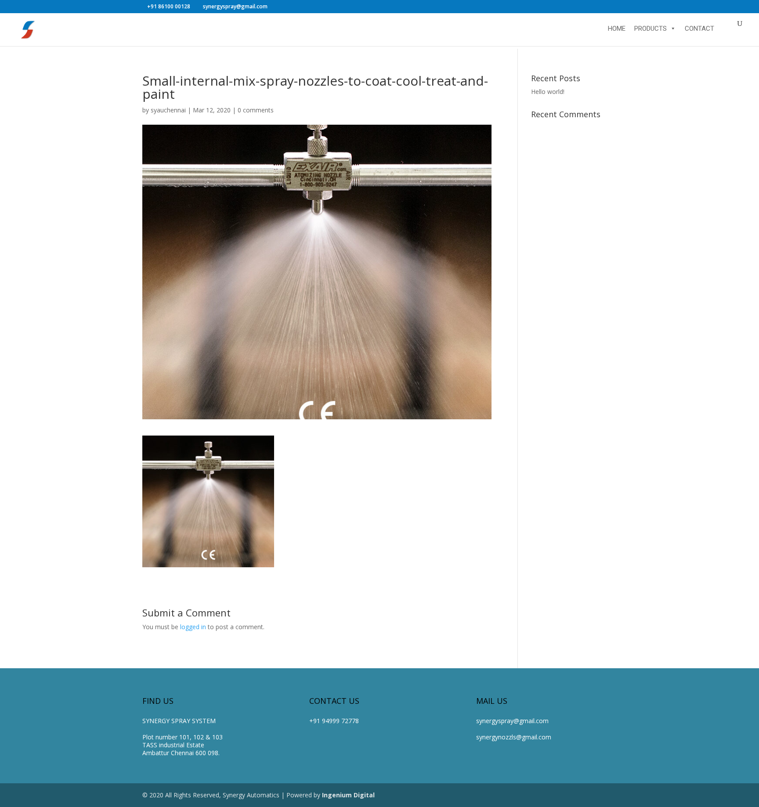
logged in (193, 627)
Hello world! (547, 91)
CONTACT (699, 28)
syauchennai (168, 110)
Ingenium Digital (348, 795)
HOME (616, 28)
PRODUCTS (650, 28)
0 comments (256, 110)
